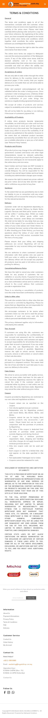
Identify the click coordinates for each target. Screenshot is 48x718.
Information (8, 609)
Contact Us (7, 639)
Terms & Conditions (10, 622)
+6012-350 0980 (9, 660)
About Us (6, 613)
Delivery (6, 628)
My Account (7, 645)
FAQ (4, 625)
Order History (8, 642)
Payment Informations (11, 616)
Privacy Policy (8, 619)
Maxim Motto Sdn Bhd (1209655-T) (27, 711)
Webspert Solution (30, 713)
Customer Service (11, 635)
